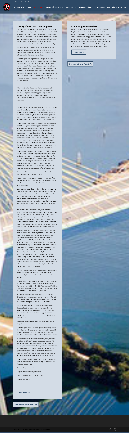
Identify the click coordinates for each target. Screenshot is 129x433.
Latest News (100, 7)
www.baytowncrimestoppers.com (35, 315)
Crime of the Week (114, 7)
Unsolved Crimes (85, 7)
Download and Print (24, 404)
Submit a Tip (71, 7)
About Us (38, 7)
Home (29, 7)
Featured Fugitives (53, 7)
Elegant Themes (27, 429)
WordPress (46, 429)
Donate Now (19, 7)
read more (24, 392)
